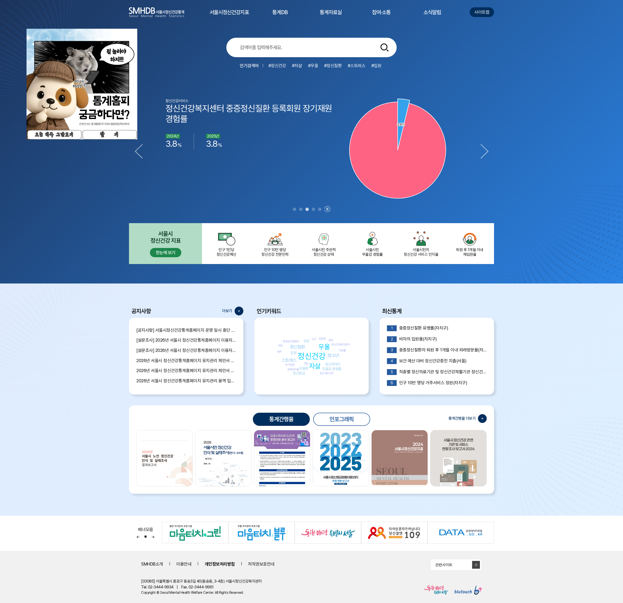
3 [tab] (307, 209)
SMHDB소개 (152, 563)
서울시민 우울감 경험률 (372, 252)
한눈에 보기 (165, 252)
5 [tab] (319, 209)
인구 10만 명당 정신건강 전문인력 (275, 252)
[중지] (327, 209)
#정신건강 (277, 65)
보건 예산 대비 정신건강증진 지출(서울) (428, 360)
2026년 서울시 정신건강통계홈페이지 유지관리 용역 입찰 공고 (186, 380)
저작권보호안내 (261, 563)
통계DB (280, 16)
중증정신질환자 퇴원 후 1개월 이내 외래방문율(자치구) (439, 349)
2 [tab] (300, 209)
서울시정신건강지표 (229, 16)
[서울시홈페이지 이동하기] (433, 590)
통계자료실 (331, 16)
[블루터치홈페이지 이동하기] (465, 590)
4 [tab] (313, 209)
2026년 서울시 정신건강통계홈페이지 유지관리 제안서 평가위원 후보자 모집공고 (186, 370)
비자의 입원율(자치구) (414, 338)
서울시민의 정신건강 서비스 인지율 (421, 252)
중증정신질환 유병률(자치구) (419, 327)
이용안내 (183, 563)
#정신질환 (333, 65)
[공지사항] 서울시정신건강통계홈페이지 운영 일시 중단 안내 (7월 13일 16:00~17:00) (186, 330)
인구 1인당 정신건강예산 (226, 252)
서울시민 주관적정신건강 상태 (324, 252)
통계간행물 (281, 419)
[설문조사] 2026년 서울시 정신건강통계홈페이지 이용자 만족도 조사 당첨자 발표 (186, 340)
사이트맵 (481, 12)
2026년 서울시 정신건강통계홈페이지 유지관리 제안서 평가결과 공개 (186, 360)
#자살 (297, 65)
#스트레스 (357, 65)
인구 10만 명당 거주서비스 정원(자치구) (429, 382)
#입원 (376, 65)
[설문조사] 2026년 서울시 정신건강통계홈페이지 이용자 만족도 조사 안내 (186, 350)
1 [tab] (294, 209)
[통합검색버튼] (384, 47)
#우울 (313, 65)
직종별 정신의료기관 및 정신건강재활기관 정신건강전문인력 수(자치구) (439, 371)
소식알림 (432, 16)
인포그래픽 (342, 419)
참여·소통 (381, 16)
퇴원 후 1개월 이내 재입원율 (469, 252)
